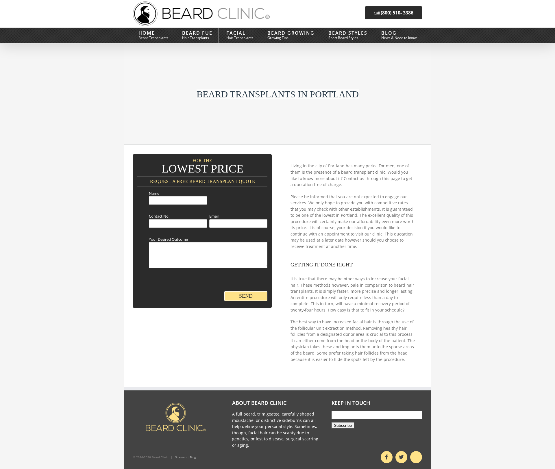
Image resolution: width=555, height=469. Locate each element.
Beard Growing (290, 33)
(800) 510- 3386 (397, 13)
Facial (236, 33)
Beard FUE (197, 33)
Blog (389, 33)
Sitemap (180, 457)
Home (146, 33)
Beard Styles (347, 33)
